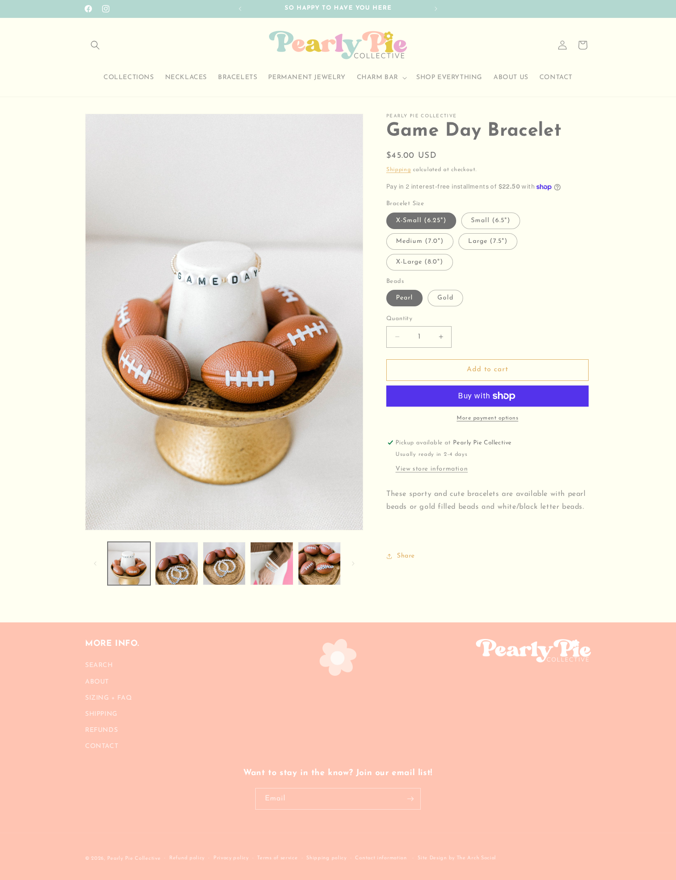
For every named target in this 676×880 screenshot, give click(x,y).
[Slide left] (95, 563)
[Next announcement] (436, 8)
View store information (431, 469)
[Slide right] (353, 563)
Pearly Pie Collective (134, 858)
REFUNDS (101, 730)
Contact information (381, 858)
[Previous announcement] (240, 8)
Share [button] (406, 555)
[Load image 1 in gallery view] (129, 563)
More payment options (487, 418)
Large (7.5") (488, 241)
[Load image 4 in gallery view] (271, 563)
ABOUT (97, 681)
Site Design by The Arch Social (457, 858)
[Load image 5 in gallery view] (319, 563)
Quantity (399, 319)
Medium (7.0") (420, 241)
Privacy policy (231, 858)
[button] (95, 45)
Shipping (398, 170)
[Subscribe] (410, 799)
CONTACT (101, 746)
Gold (445, 297)
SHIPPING (101, 714)
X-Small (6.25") (421, 220)
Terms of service (277, 858)
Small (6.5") (490, 220)
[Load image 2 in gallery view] (176, 563)
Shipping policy (326, 858)
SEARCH (99, 665)
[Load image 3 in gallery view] (224, 563)
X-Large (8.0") (419, 262)
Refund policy (187, 858)
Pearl (404, 297)
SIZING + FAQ (108, 697)
